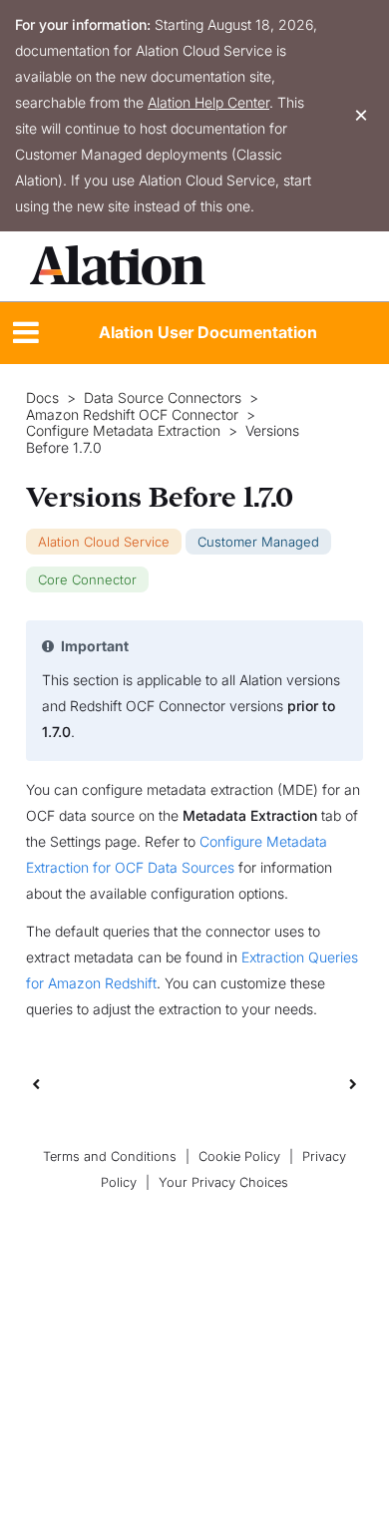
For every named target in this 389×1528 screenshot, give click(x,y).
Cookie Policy (239, 1156)
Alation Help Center (208, 102)
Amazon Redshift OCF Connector (132, 415)
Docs (42, 398)
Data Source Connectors (162, 398)
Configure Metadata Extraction (123, 431)
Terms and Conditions (110, 1156)
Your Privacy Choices (223, 1182)
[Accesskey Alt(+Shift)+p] (353, 1083)
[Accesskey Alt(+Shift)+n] (353, 1083)
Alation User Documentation (208, 332)
